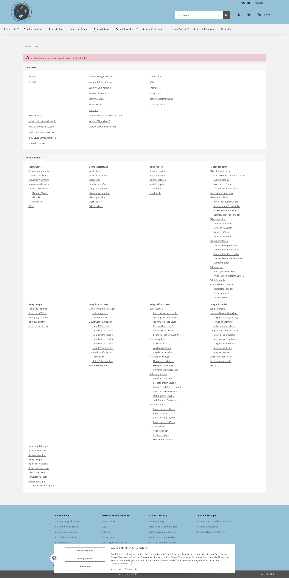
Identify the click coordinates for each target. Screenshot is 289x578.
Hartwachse (98, 356)
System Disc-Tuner (223, 184)
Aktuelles (245, 2)
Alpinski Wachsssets (38, 184)
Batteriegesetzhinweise (161, 98)
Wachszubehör (157, 426)
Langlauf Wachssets (38, 188)
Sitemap (153, 87)
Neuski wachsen (36, 472)
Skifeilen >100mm (223, 236)
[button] (239, 15)
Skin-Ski (36, 197)
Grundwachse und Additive (167, 334)
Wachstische (95, 171)
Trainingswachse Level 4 (165, 321)
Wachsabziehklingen (159, 356)
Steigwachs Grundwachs (226, 339)
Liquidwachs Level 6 (103, 343)
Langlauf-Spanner (98, 188)
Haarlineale (155, 193)
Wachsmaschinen (162, 347)
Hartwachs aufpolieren (100, 352)
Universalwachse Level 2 (165, 313)
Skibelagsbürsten (158, 374)
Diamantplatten (221, 262)
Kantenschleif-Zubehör (221, 284)
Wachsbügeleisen (158, 339)
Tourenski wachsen (98, 365)
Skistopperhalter (97, 197)
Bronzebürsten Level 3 (164, 382)
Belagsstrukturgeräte (220, 361)
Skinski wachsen (36, 481)
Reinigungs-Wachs (37, 313)
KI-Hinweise (95, 104)
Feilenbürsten (221, 297)
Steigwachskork (221, 352)
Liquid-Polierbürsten (103, 347)
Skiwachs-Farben (36, 143)
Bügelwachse (156, 308)
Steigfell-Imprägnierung (226, 317)
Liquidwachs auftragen (100, 321)
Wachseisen (159, 343)
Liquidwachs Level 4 (103, 334)
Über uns (93, 110)
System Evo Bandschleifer (226, 188)
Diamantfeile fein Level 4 (226, 254)
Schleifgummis (217, 280)
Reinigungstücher (37, 321)
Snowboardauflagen (99, 184)
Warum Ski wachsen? (99, 121)
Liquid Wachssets (101, 326)
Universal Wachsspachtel (165, 369)
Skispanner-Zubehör (99, 193)
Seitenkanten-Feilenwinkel (227, 206)
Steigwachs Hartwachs (225, 343)
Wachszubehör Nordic (221, 356)
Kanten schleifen (36, 455)
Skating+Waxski (40, 193)
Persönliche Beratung (100, 93)
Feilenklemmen (221, 293)
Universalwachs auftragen (102, 308)
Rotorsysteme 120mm (164, 413)
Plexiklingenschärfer (163, 361)
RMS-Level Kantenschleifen (42, 137)
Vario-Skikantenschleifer (226, 201)
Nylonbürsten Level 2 (163, 378)
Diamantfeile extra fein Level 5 (229, 258)
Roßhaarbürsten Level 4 (165, 391)
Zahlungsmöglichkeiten (100, 76)
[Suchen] (226, 15)
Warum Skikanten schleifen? (103, 126)
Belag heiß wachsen (38, 468)
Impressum (116, 569)
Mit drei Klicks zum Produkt (42, 121)
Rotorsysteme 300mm (164, 422)
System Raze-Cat (222, 179)
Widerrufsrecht (157, 104)
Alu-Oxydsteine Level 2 (225, 271)
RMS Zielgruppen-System (41, 126)
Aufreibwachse (100, 313)
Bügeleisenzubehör (163, 352)
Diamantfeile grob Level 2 (226, 245)
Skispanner (94, 179)
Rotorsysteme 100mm (164, 409)
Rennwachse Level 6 (163, 330)
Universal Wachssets (38, 179)
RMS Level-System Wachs (41, 132)
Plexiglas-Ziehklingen (163, 365)
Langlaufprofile (217, 308)
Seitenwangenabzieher (221, 193)
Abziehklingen (156, 184)
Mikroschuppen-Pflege (225, 326)
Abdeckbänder (160, 430)
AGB (151, 82)
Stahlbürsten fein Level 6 (165, 400)
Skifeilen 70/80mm (223, 227)
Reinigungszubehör (38, 326)
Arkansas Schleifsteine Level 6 (229, 275)
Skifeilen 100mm (222, 232)
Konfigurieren (85, 558)
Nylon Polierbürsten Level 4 (167, 387)
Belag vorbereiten (158, 171)
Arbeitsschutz (96, 206)
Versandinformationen (100, 82)
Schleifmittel (155, 188)
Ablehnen (85, 566)
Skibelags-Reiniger (37, 308)
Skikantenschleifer (219, 197)
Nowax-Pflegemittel (223, 321)
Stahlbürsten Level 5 (163, 395)
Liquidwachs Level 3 (103, 330)
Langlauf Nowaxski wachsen (224, 313)
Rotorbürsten (156, 404)
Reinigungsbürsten (38, 317)
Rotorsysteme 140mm (164, 417)
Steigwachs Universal (224, 334)
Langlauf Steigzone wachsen (224, 330)
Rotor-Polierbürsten (102, 361)
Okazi (31, 206)
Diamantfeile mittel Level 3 (227, 249)
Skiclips (214, 365)
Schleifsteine (216, 267)
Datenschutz (131, 569)
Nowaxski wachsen (37, 476)
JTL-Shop (273, 574)
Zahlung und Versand (100, 87)
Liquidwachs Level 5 (103, 339)
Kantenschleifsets (37, 175)
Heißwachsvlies (161, 435)
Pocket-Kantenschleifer (225, 210)
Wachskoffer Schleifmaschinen (229, 175)
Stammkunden (96, 98)
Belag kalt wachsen (38, 463)
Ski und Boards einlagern (41, 485)
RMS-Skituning (35, 115)
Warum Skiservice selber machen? (106, 115)
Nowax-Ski (37, 201)
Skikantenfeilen (217, 219)
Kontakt (259, 2)
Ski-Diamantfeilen (219, 240)
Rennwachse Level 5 (163, 326)
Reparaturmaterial (158, 175)
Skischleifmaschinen (220, 171)
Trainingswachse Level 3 (165, 317)
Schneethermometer (163, 439)
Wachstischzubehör (99, 175)
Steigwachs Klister (223, 347)
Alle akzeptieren (85, 550)
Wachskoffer (95, 201)
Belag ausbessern (37, 450)
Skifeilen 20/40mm (223, 223)
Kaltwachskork (100, 317)
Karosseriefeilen (157, 179)
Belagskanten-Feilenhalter (227, 214)
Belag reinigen (35, 459)
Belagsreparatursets (38, 171)
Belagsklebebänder (223, 288)
